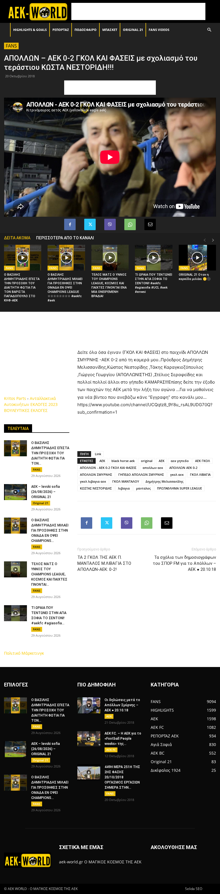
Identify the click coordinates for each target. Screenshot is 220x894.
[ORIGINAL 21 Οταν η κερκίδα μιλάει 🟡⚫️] (197, 258)
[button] (209, 30)
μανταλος (143, 488)
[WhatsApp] (130, 224)
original (146, 461)
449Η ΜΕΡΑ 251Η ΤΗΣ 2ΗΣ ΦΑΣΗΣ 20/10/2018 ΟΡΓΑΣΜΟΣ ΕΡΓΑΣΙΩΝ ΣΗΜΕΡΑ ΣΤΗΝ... (122, 777)
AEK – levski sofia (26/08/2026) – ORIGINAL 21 (45, 492)
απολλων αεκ (153, 467)
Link (98, 454)
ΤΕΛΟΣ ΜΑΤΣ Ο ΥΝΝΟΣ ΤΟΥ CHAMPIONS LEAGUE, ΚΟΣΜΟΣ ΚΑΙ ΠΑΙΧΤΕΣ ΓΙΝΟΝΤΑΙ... (49, 574)
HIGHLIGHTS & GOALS (30, 29)
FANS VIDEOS (159, 29)
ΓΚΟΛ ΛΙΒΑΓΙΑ (200, 474)
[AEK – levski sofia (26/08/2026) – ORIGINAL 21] (15, 492)
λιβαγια (124, 488)
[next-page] (213, 240)
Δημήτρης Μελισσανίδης (164, 481)
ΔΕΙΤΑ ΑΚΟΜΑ (17, 238)
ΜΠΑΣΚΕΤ (109, 29)
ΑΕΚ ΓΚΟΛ (202, 461)
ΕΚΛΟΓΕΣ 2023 (44, 404)
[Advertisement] (138, 11)
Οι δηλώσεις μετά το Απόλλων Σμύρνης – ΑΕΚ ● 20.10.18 (122, 705)
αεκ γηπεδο (180, 461)
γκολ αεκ (177, 474)
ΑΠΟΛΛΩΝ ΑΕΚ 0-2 (183, 467)
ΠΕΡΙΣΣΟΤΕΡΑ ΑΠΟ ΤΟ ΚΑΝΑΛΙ (65, 238)
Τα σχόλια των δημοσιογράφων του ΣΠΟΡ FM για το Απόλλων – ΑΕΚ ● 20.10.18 (184, 563)
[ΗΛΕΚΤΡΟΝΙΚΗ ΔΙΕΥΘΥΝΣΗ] (150, 224)
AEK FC (111, 750)
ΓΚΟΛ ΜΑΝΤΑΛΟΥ (125, 481)
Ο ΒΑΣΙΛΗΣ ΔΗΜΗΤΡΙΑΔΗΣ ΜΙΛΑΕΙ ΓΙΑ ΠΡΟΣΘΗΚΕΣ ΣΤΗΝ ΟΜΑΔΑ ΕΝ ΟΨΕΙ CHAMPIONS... (49, 530)
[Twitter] (90, 224)
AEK (102, 461)
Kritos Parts (15, 398)
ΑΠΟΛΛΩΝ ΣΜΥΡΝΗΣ (96, 474)
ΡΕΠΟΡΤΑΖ (60, 29)
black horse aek (123, 461)
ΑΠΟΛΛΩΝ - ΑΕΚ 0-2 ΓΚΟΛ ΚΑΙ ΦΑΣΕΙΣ (108, 467)
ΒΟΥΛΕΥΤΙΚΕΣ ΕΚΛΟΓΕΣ (26, 410)
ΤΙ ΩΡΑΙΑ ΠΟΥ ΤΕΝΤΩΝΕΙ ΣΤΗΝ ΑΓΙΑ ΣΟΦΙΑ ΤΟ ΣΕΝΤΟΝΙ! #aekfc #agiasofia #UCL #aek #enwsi (153, 283)
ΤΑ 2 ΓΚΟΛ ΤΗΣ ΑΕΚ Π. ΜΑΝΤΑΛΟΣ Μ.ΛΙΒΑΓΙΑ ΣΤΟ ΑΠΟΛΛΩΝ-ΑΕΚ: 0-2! (104, 563)
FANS (11, 46)
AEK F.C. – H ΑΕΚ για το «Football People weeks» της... (123, 738)
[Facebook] (70, 224)
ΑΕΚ (161, 461)
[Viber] (110, 224)
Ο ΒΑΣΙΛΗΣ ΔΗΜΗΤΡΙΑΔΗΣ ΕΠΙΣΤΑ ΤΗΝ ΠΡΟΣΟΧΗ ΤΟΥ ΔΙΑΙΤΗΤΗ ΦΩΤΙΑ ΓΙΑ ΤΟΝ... (50, 453)
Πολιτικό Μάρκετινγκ (24, 653)
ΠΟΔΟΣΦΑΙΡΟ (85, 29)
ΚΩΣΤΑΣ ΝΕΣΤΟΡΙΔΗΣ (96, 488)
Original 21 (133, 29)
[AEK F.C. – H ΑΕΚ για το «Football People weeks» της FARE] (88, 739)
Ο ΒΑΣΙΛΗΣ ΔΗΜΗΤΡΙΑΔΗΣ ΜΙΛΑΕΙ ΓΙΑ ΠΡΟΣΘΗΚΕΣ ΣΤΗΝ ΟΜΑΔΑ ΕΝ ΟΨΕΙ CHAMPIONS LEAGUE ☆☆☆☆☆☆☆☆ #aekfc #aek (65, 287)
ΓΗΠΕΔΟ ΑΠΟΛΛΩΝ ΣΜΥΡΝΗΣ (141, 474)
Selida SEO (193, 888)
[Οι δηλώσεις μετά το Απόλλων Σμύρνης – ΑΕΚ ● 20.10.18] (88, 705)
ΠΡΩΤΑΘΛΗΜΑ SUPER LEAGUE (179, 488)
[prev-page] (204, 240)
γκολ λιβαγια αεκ (93, 481)
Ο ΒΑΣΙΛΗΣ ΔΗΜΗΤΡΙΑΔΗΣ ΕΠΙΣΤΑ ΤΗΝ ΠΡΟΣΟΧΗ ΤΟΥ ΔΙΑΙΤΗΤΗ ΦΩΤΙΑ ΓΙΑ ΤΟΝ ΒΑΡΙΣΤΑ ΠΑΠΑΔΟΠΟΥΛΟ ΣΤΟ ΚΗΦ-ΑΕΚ (22, 287)
